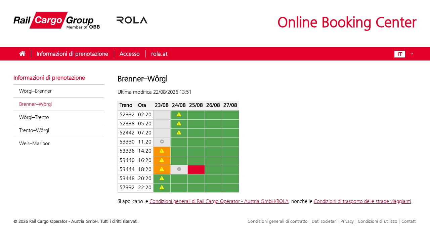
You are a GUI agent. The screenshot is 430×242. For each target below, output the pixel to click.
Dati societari (324, 221)
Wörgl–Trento (34, 117)
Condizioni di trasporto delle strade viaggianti (362, 201)
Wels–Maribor (34, 143)
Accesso (130, 53)
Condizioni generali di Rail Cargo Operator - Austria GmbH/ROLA (219, 201)
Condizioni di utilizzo (377, 221)
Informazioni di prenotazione (72, 53)
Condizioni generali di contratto (278, 221)
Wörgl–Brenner (35, 91)
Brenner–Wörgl (35, 104)
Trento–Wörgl (34, 130)
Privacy (347, 221)
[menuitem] (22, 54)
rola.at (159, 53)
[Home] (80, 24)
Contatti (409, 221)
